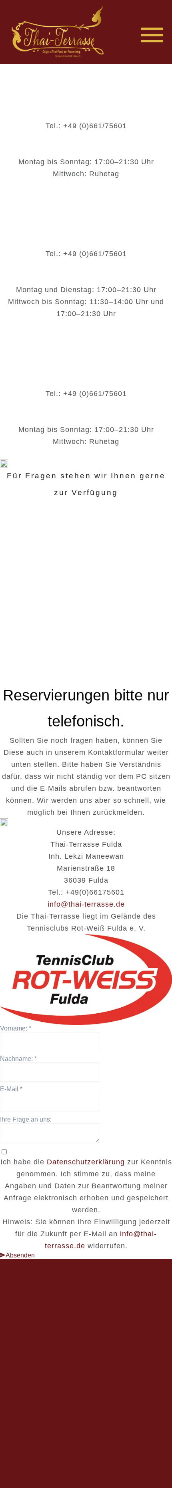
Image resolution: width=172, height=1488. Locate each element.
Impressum (63, 1460)
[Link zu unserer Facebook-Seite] (51, 1420)
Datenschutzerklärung (86, 1162)
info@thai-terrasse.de (86, 904)
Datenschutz (107, 1460)
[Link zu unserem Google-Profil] (120, 1420)
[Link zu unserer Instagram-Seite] (86, 1420)
